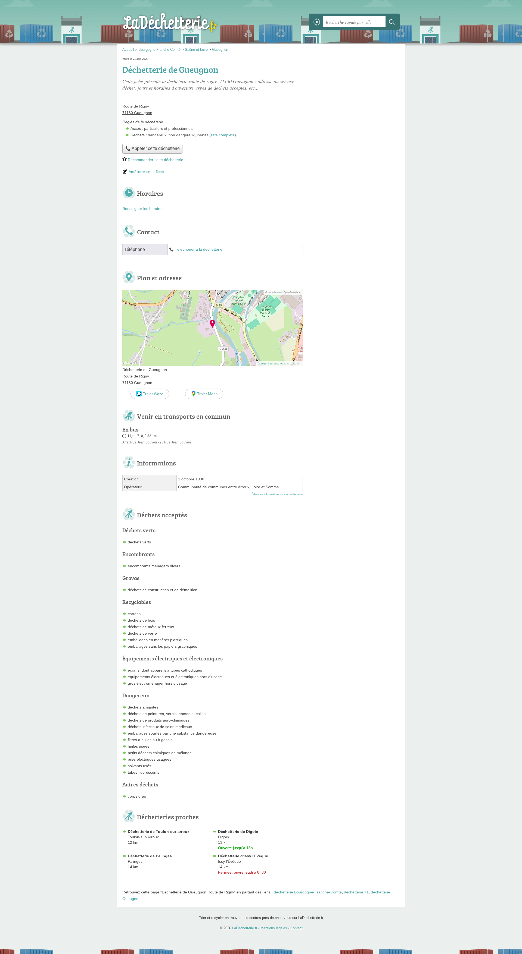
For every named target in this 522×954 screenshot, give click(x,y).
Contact (296, 928)
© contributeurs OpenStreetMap (283, 292)
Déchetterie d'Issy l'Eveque (243, 856)
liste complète (223, 135)
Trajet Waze (153, 394)
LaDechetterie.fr (182, 21)
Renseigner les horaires (142, 208)
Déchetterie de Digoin (238, 831)
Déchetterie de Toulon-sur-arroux (158, 831)
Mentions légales (273, 928)
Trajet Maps (207, 394)
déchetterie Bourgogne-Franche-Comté (308, 892)
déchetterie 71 (356, 892)
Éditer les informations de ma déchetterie (277, 494)
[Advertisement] (354, 331)
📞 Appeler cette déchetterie (152, 148)
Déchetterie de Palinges (150, 856)
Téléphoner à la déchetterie (198, 249)
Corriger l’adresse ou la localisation (279, 363)
